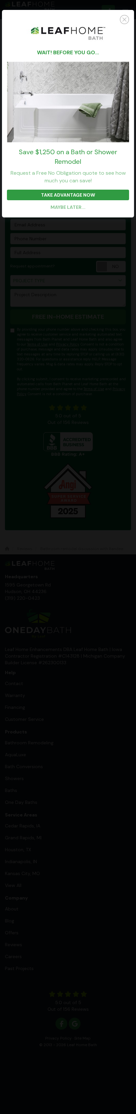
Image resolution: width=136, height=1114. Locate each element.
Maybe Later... (68, 207)
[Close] (68, 19)
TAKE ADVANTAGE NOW (68, 195)
